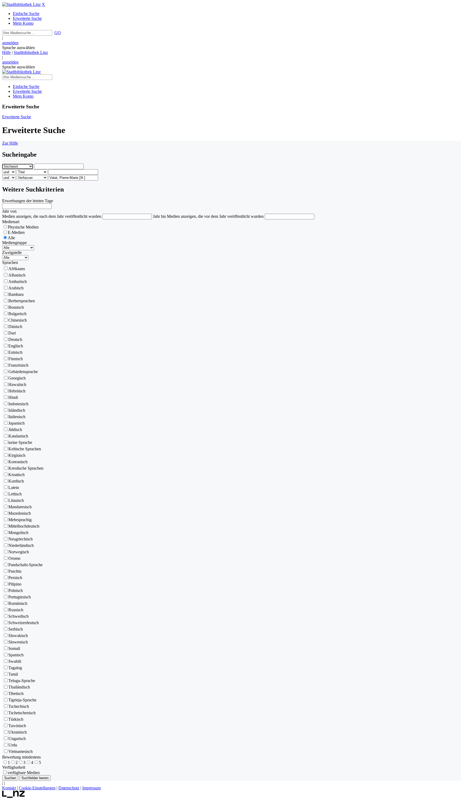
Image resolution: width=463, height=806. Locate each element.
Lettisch (15, 494)
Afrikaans (16, 268)
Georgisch (17, 378)
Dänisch (15, 326)
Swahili (14, 661)
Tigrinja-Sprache (22, 700)
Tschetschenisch (22, 713)
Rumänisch (17, 603)
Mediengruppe (14, 242)
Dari (12, 333)
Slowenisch (18, 642)
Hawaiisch (17, 384)
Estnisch (15, 352)
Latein (13, 487)
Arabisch (16, 288)
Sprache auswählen (18, 47)
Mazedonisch (19, 513)
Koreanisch (18, 461)
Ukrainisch (17, 732)
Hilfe (6, 52)
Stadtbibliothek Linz (31, 52)
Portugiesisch (19, 597)
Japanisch (16, 423)
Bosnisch (16, 307)
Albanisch (16, 275)
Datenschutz (68, 788)
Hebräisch (16, 391)
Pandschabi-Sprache (25, 564)
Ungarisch (17, 738)
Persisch (15, 577)
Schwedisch (18, 616)
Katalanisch (18, 436)
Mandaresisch (20, 507)
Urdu (12, 745)
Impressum (91, 788)
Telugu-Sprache (21, 680)
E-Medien (16, 232)
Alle (11, 237)
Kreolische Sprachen (25, 468)
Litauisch (16, 500)
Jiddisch (15, 429)
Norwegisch (18, 552)
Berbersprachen (21, 301)
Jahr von (9, 211)
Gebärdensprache (23, 371)
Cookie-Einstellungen (37, 788)
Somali (14, 648)
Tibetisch (16, 693)
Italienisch (16, 416)
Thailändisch (19, 687)
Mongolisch (18, 532)
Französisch (18, 365)
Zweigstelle (12, 252)
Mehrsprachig (20, 519)
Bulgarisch (17, 313)
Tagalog (15, 667)
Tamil (13, 674)
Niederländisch (21, 545)
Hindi (13, 397)
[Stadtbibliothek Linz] (21, 4)
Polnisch (15, 590)
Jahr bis (159, 216)
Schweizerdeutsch (23, 622)
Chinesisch (17, 320)
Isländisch (16, 410)
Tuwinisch (17, 725)
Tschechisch (18, 706)
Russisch (15, 610)
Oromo (14, 558)
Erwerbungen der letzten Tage (27, 200)
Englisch (15, 346)
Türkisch (15, 719)
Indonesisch (18, 404)
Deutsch (15, 339)
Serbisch (15, 629)
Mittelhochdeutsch (23, 526)
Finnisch (15, 358)
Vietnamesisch (20, 751)
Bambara (16, 294)
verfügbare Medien (24, 772)
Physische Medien (23, 227)
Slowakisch (18, 635)
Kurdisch (16, 481)
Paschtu (14, 571)
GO (57, 32)
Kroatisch (16, 474)
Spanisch (16, 655)
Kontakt (9, 788)
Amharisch (17, 281)
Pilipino (14, 584)
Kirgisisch (16, 455)
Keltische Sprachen (24, 449)
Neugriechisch (20, 539)
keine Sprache (20, 442)
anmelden (10, 43)
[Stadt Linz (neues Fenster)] (13, 796)
